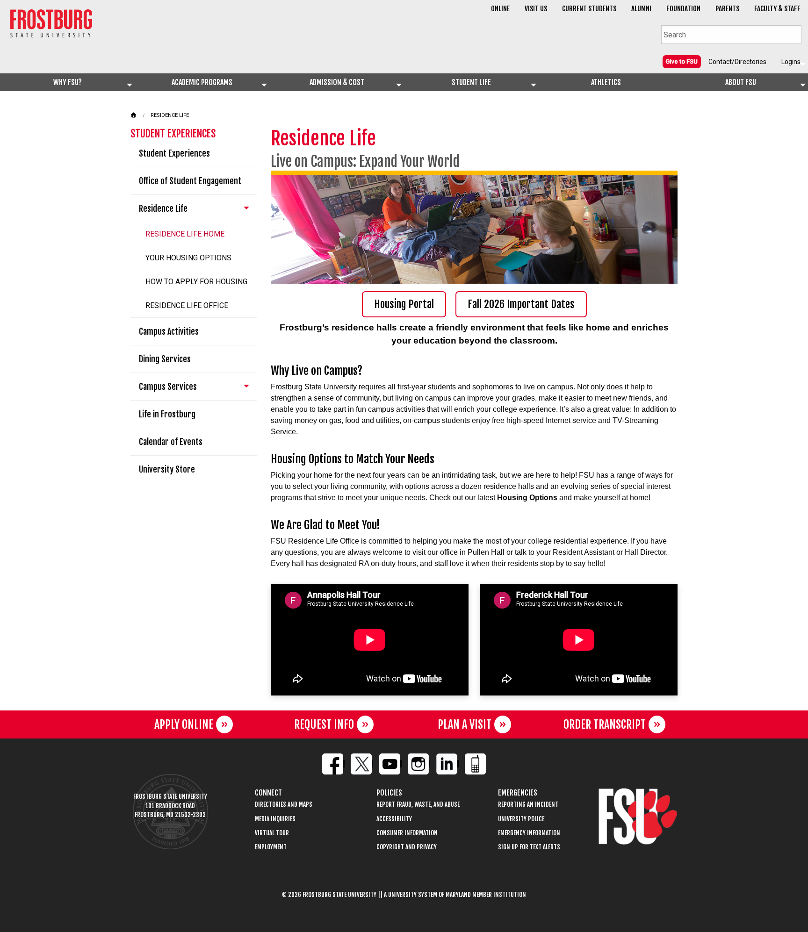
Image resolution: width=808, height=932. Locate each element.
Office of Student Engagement (190, 181)
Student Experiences (174, 153)
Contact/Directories (737, 61)
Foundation (683, 8)
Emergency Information (529, 833)
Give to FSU (681, 61)
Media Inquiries (275, 819)
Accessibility (394, 819)
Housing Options (527, 498)
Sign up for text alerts (529, 847)
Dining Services (165, 359)
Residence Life (170, 115)
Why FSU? (67, 82)
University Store (167, 469)
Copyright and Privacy (406, 847)
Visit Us (536, 8)
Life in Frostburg (167, 414)
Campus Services (168, 386)
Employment (271, 847)
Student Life (471, 82)
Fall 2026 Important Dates (521, 304)
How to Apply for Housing (196, 281)
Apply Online (183, 724)
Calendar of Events (170, 442)
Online (500, 8)
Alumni (641, 8)
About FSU (740, 82)
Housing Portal (404, 304)
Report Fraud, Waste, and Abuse (418, 804)
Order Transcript (604, 724)
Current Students (589, 8)
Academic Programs (202, 82)
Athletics (606, 82)
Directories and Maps (283, 804)
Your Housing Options (188, 257)
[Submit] (794, 34)
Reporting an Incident (528, 804)
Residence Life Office (186, 305)
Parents (727, 8)
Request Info (324, 724)
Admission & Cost (337, 82)
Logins (791, 61)
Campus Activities (169, 331)
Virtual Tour (272, 833)
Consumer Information (407, 833)
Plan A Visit (464, 724)
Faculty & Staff (777, 8)
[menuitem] (682, 61)
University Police (521, 819)
